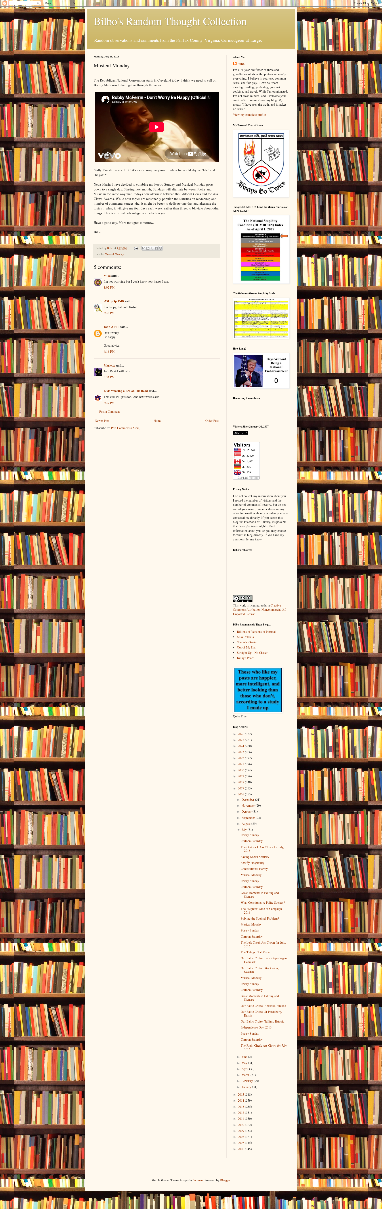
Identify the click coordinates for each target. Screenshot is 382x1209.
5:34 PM (109, 377)
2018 (241, 782)
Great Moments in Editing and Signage (260, 895)
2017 (241, 788)
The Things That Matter (256, 952)
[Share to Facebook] (156, 248)
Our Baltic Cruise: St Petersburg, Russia (261, 1013)
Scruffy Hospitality (252, 863)
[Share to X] (152, 248)
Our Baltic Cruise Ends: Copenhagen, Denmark (264, 960)
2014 (241, 1100)
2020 (241, 770)
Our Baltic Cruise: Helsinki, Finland (263, 1006)
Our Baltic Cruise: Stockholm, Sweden (260, 970)
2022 (241, 758)
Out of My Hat (246, 647)
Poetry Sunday (250, 835)
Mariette (109, 365)
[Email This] (143, 248)
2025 (241, 740)
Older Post (212, 420)
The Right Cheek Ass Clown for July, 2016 (264, 1047)
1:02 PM (109, 287)
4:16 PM (109, 351)
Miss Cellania (245, 637)
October (247, 811)
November (249, 805)
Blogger (225, 1180)
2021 (241, 764)
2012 (241, 1112)
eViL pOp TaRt (114, 301)
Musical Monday (114, 254)
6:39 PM (109, 403)
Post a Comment (109, 411)
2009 (241, 1131)
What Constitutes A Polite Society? (263, 902)
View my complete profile (249, 114)
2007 (241, 1143)
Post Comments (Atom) (126, 428)
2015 (241, 1094)
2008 (241, 1137)
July (245, 829)
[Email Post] (136, 248)
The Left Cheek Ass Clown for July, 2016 (263, 944)
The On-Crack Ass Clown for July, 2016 (262, 849)
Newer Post (102, 420)
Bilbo (240, 64)
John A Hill (111, 326)
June (245, 1057)
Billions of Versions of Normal (256, 631)
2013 (241, 1106)
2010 (241, 1125)
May (245, 1063)
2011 (241, 1118)
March (246, 1075)
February (248, 1081)
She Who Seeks (246, 642)
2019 (241, 776)
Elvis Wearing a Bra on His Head (126, 390)
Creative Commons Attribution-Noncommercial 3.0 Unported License (259, 609)
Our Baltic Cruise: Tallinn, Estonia (262, 1021)
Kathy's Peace (245, 658)
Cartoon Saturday (252, 841)
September (249, 818)
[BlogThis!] (148, 248)
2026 (241, 734)
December (248, 799)
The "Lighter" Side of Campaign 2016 (261, 910)
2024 (241, 746)
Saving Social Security (255, 857)
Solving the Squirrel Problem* (260, 918)
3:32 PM (109, 313)
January (247, 1087)
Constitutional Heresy (254, 869)
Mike (107, 275)
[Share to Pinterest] (160, 248)
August (246, 823)
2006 (241, 1149)
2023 (241, 752)
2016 (241, 794)
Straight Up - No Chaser (252, 652)
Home (157, 420)
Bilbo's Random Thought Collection (170, 21)
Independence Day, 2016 (256, 1027)
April (245, 1069)
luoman (198, 1180)
